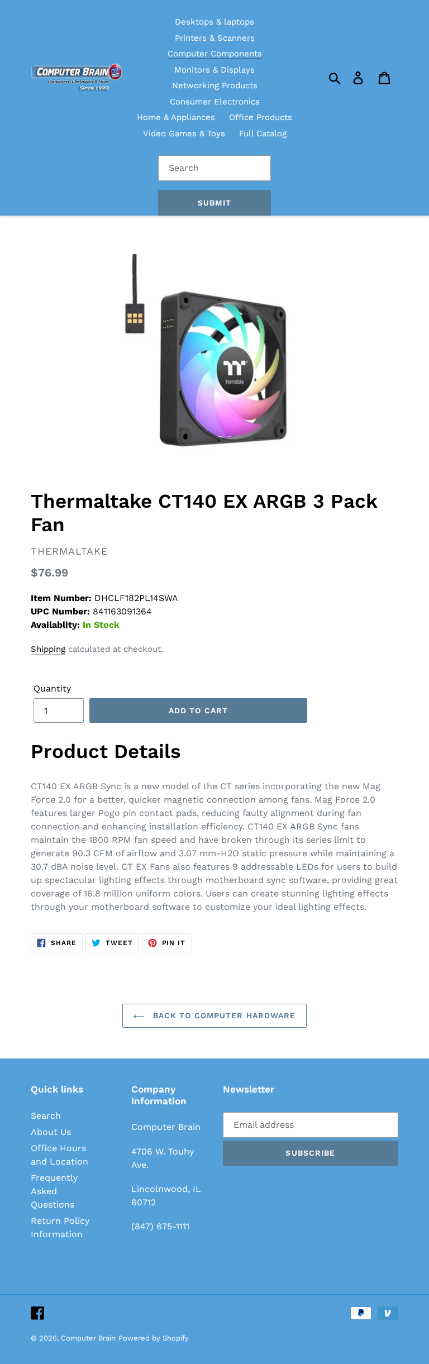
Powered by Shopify (153, 1338)
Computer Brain (88, 1338)
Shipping (48, 649)
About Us (51, 1132)
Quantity (52, 688)
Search (46, 1115)
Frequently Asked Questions (54, 1191)
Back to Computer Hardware (222, 1015)
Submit (214, 202)
